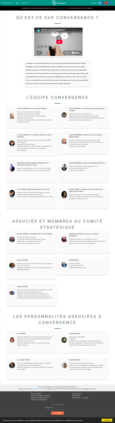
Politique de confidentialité (39, 399)
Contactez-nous (77, 393)
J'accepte (107, 420)
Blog (17, 3)
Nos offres (24, 3)
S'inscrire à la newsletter (57, 404)
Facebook (59, 8)
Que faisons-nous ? (7, 3)
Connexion (94, 3)
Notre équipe (76, 395)
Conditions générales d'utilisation (41, 395)
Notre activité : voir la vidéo (80, 398)
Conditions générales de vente (40, 398)
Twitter (66, 8)
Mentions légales (36, 393)
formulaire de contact (38, 389)
